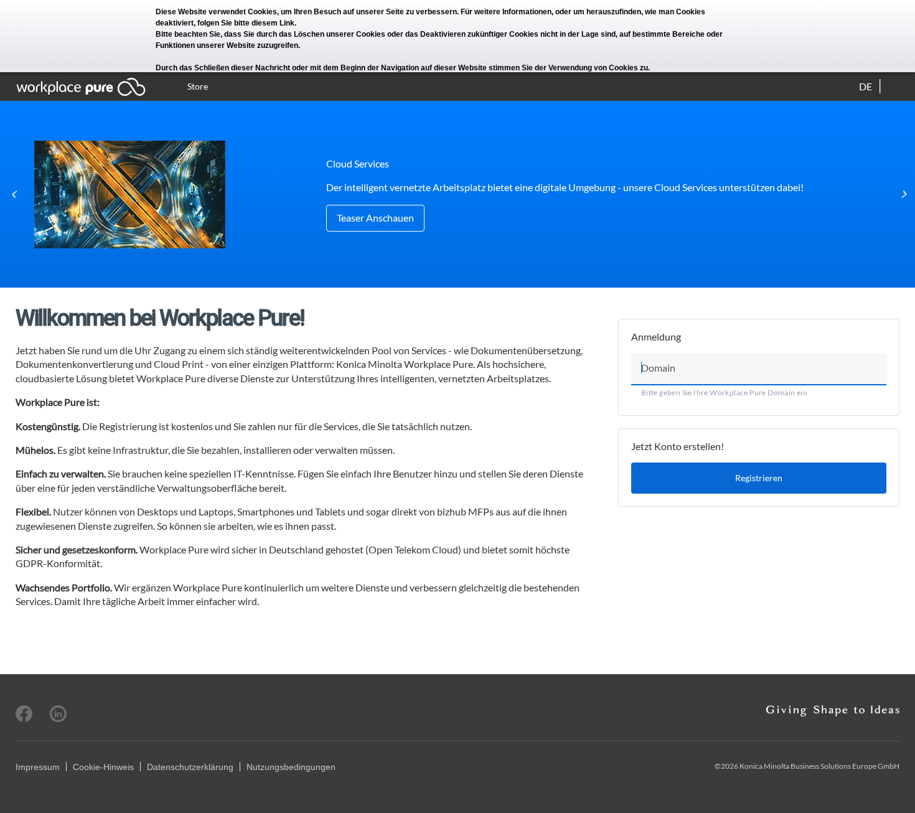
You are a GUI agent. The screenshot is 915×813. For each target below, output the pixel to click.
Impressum (38, 767)
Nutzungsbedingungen (291, 767)
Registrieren (758, 477)
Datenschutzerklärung (190, 767)
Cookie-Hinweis (103, 767)
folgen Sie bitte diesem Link (245, 23)
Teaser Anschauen (375, 217)
